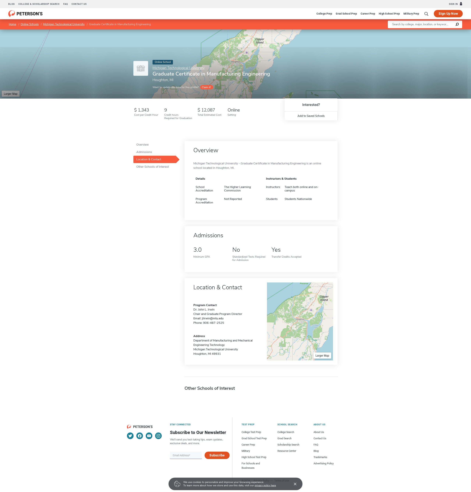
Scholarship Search (288, 444)
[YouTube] (149, 435)
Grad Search (284, 438)
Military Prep (411, 13)
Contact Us (320, 438)
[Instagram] (158, 435)
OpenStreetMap (446, 31)
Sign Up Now (448, 13)
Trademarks (320, 457)
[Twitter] (130, 435)
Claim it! (206, 87)
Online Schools (30, 24)
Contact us (79, 4)
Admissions (144, 152)
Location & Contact (148, 159)
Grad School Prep (346, 13)
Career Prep (368, 13)
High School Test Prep (254, 457)
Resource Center (286, 450)
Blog (11, 4)
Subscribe (217, 455)
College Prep (324, 13)
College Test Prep (251, 432)
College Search (285, 432)
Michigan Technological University (64, 24)
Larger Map (10, 93)
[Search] (426, 13)
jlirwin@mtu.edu (213, 318)
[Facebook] (139, 435)
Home (12, 24)
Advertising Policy (324, 463)
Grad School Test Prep (254, 438)
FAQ (65, 4)
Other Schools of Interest (152, 167)
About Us (319, 432)
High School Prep (389, 13)
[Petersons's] (25, 13)
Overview (142, 145)
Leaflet (428, 31)
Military (246, 450)
